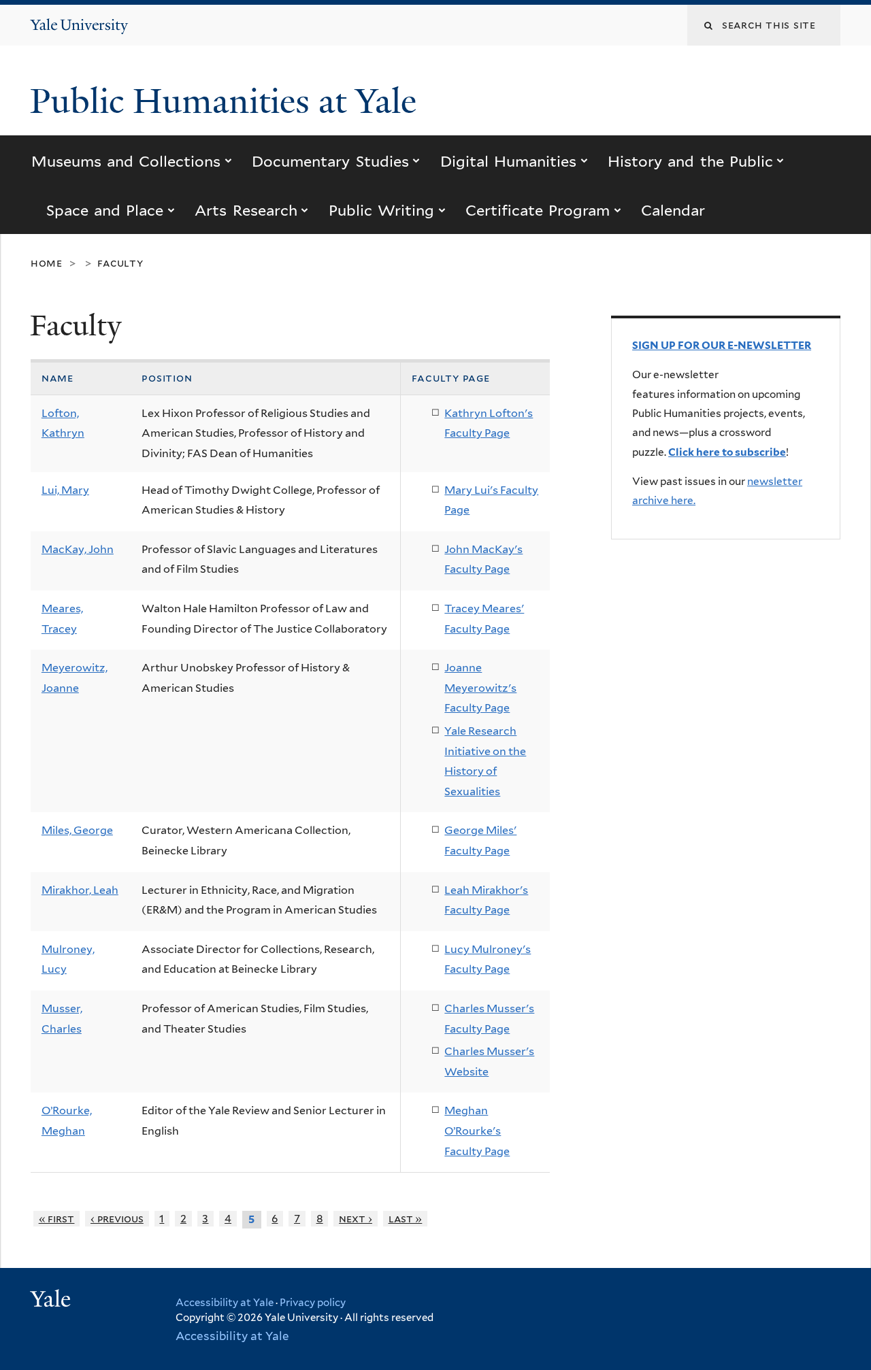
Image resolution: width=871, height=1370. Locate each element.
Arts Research (246, 210)
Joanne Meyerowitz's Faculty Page (480, 687)
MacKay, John (78, 549)
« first (57, 1218)
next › (355, 1218)
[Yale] (52, 1300)
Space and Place (105, 210)
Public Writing (381, 210)
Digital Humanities (508, 161)
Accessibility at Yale (225, 1303)
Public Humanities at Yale (227, 101)
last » (406, 1218)
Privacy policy (313, 1303)
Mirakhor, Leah (80, 890)
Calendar (673, 210)
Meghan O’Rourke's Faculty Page (477, 1130)
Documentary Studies (330, 161)
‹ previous (117, 1218)
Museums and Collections (126, 161)
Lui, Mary (65, 490)
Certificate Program (537, 210)
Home (47, 262)
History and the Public (690, 161)
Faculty (120, 262)
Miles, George (77, 830)
